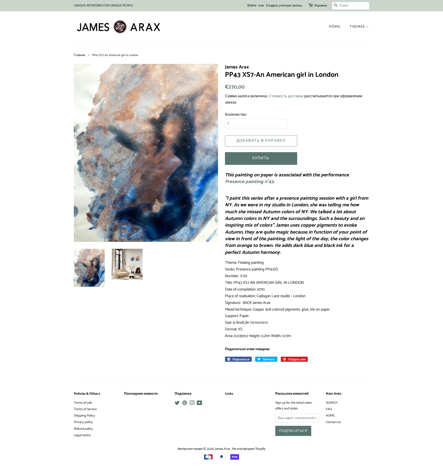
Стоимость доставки (286, 96)
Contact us (333, 422)
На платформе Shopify (249, 449)
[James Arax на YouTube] (199, 404)
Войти (251, 5)
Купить (260, 158)
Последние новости (141, 394)
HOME (330, 415)
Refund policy (83, 429)
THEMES (358, 27)
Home (334, 27)
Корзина (320, 5)
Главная (79, 55)
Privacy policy (83, 422)
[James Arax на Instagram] (192, 404)
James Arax (223, 449)
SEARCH (332, 403)
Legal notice (82, 435)
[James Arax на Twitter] (177, 404)
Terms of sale (83, 403)
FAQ (329, 409)
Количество (235, 114)
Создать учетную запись (284, 5)
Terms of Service (85, 409)
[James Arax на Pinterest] (184, 404)
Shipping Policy (84, 415)
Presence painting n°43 (249, 182)
